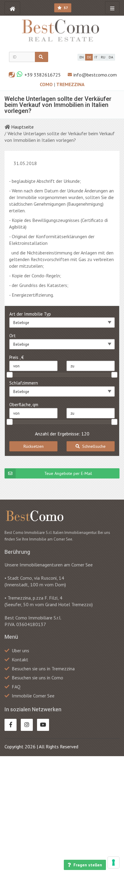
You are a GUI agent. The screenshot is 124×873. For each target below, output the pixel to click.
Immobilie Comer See (33, 696)
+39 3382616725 (42, 75)
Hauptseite (22, 127)
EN (81, 57)
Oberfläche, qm (23, 404)
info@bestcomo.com (95, 75)
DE (89, 57)
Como (47, 84)
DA (111, 57)
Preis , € (16, 357)
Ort (12, 335)
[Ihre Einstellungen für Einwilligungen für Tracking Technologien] (113, 862)
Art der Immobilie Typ (30, 314)
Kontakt (20, 659)
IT (96, 57)
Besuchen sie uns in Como (37, 678)
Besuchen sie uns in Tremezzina (43, 669)
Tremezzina (70, 84)
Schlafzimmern (23, 383)
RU (103, 57)
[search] (41, 57)
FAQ (16, 687)
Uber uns (20, 650)
